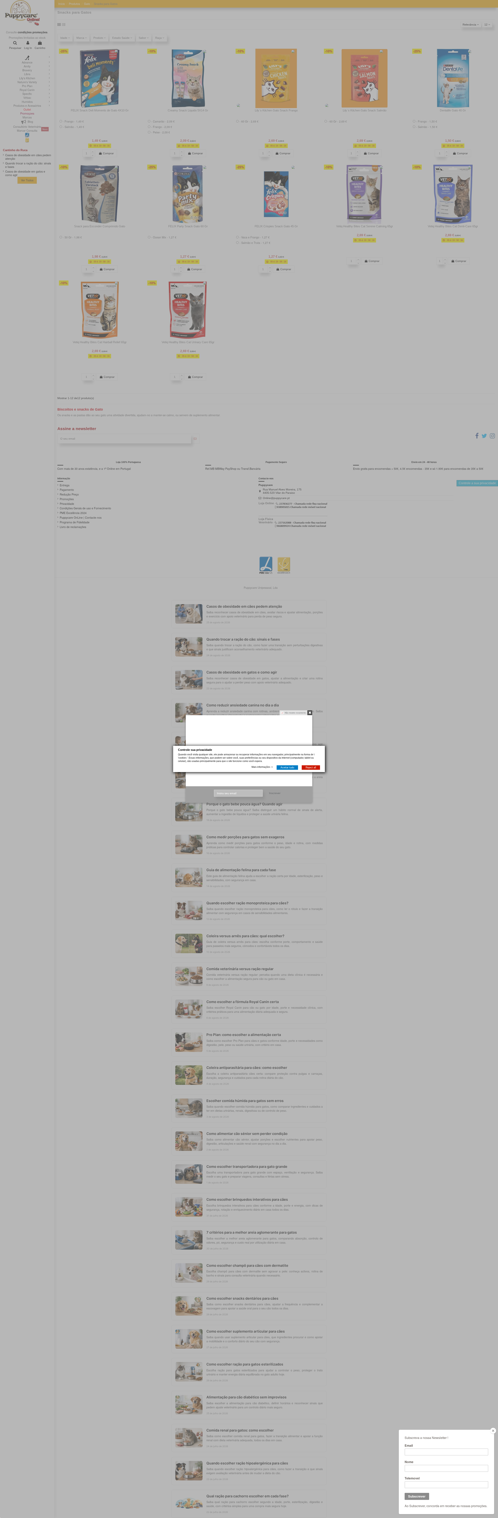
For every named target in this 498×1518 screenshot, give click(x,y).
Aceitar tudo (287, 767)
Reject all (311, 767)
